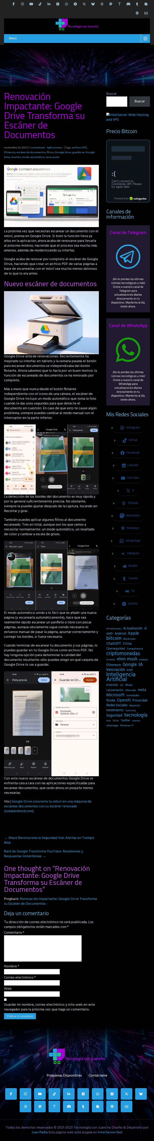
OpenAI (124, 700)
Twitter (125, 720)
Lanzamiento (115, 690)
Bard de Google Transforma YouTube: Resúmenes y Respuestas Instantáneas (43, 854)
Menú (13, 38)
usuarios (136, 721)
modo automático (33, 157)
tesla (108, 721)
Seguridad (114, 715)
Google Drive (63, 152)
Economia (110, 659)
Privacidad (139, 700)
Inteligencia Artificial (121, 677)
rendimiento (115, 710)
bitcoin (114, 638)
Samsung (130, 711)
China (127, 644)
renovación (52, 157)
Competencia (135, 649)
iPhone (129, 685)
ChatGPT (113, 644)
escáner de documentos (31, 152)
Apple (133, 633)
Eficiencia (9, 152)
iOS (121, 685)
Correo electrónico (20, 977)
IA (141, 664)
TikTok (115, 721)
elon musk (127, 659)
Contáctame (98, 1075)
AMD (109, 633)
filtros (50, 152)
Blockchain (129, 639)
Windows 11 (126, 726)
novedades (132, 695)
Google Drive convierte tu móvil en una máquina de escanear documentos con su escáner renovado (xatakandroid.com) (47, 806)
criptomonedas (123, 653)
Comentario (14, 932)
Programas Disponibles (64, 1075)
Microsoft (115, 695)
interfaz (16, 157)
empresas (143, 659)
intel (130, 670)
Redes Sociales (117, 705)
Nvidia (110, 700)
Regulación (134, 705)
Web (8, 989)
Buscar (111, 94)
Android (120, 633)
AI (145, 628)
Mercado (130, 690)
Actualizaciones (113, 629)
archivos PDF (79, 147)
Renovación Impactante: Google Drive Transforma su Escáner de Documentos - (50, 901)
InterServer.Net (110, 1132)
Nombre (11, 966)
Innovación (115, 669)
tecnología (135, 715)
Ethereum (113, 665)
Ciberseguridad (115, 649)
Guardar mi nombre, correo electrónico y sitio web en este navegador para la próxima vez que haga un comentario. (49, 1007)
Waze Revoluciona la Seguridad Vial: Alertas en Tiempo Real (49, 840)
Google (130, 664)
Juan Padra (39, 1132)
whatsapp (112, 725)
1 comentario (37, 147)
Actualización (132, 628)
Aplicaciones (54, 147)
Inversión (112, 685)
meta (142, 690)
